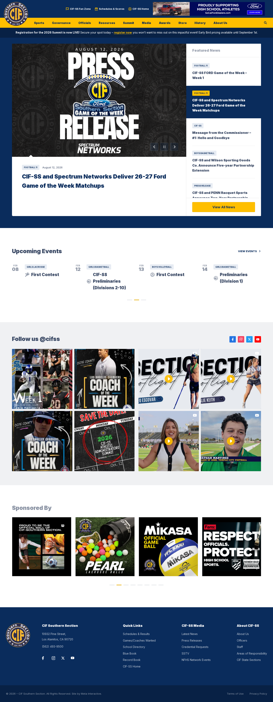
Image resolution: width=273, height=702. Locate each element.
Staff (240, 647)
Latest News (190, 634)
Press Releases (192, 640)
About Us (220, 23)
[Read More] (99, 100)
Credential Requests (195, 647)
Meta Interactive (91, 693)
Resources (107, 23)
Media (146, 23)
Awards (164, 23)
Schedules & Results (136, 634)
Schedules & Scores (111, 8)
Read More (99, 100)
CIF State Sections (249, 660)
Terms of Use (235, 693)
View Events (247, 251)
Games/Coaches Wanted (139, 640)
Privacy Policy (258, 693)
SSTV (185, 653)
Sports (39, 23)
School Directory (134, 647)
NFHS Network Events (196, 660)
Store (182, 23)
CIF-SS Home (141, 8)
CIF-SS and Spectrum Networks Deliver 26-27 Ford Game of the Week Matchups (94, 181)
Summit (128, 23)
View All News (223, 207)
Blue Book (129, 653)
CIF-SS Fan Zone (80, 8)
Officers (242, 640)
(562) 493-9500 (52, 646)
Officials (84, 23)
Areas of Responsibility (252, 653)
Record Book (131, 660)
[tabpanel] (41, 546)
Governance (61, 23)
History (200, 23)
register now (123, 32)
